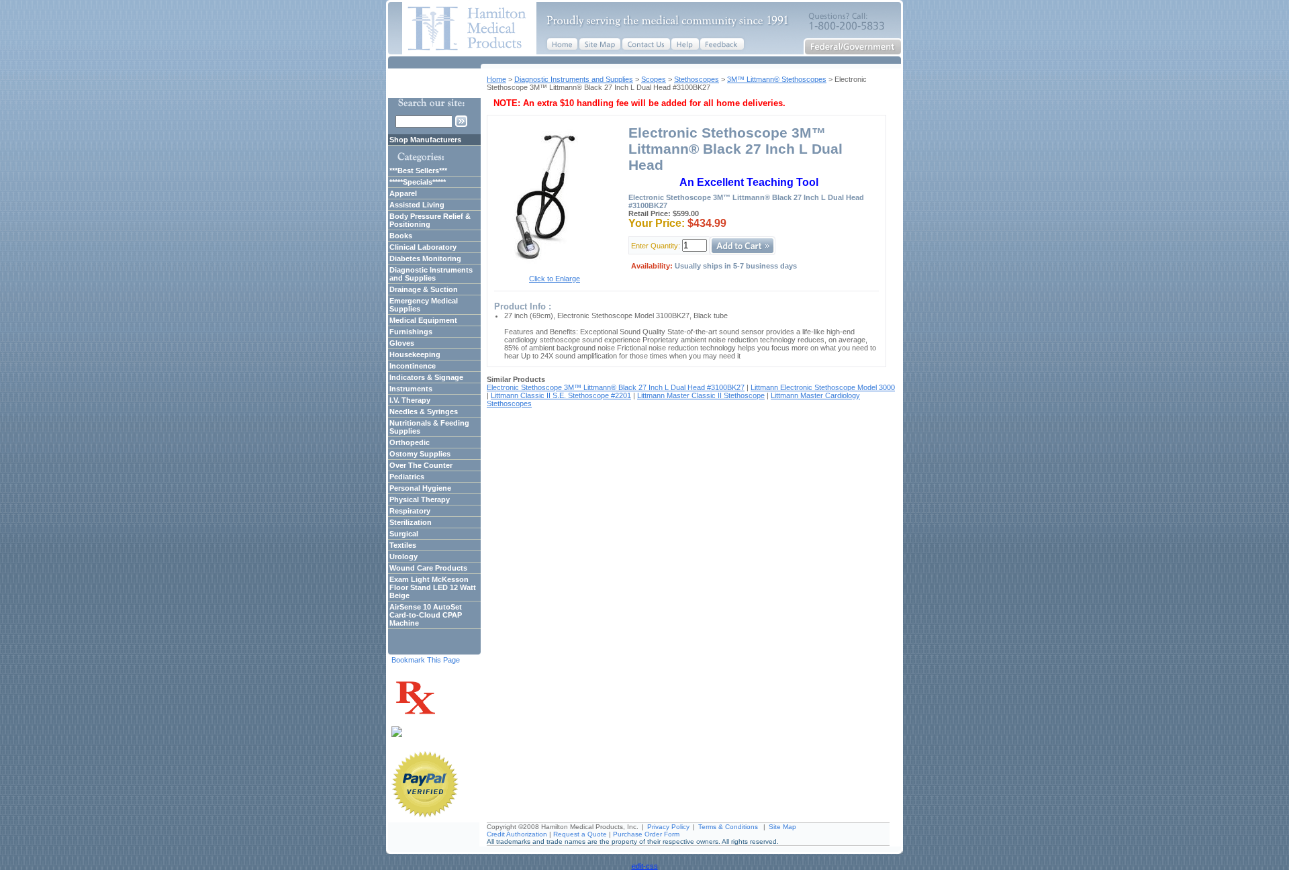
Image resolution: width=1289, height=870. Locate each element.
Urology (403, 556)
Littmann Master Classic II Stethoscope (701, 395)
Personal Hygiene (420, 488)
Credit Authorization (517, 834)
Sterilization (410, 522)
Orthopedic (409, 442)
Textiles (402, 545)
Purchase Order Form (646, 834)
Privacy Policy (668, 826)
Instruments (410, 389)
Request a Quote (580, 834)
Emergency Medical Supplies (423, 305)
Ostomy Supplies (419, 454)
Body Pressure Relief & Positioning (430, 220)
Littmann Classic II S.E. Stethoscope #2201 (561, 395)
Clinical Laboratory (423, 247)
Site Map (782, 826)
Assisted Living (416, 205)
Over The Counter (420, 465)
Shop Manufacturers (425, 140)
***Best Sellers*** (418, 170)
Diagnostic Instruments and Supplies (573, 79)
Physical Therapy (419, 499)
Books (400, 236)
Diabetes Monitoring (425, 258)
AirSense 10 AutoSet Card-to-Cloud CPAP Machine (425, 615)
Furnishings (410, 332)
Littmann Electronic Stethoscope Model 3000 (823, 387)
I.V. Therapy (409, 400)
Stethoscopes (696, 79)
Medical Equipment (423, 320)
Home (496, 79)
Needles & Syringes (423, 411)
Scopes (653, 79)
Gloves (401, 343)
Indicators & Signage (426, 377)
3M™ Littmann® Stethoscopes (776, 79)
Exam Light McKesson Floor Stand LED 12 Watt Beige (432, 587)
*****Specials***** (417, 182)
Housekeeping (414, 354)
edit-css (645, 866)
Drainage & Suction (423, 289)
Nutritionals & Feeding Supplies (429, 427)
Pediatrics (406, 477)
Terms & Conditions (728, 826)
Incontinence (412, 366)
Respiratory (409, 511)
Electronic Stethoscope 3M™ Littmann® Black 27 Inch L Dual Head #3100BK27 (616, 387)
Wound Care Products (428, 568)
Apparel (403, 193)
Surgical (403, 534)
